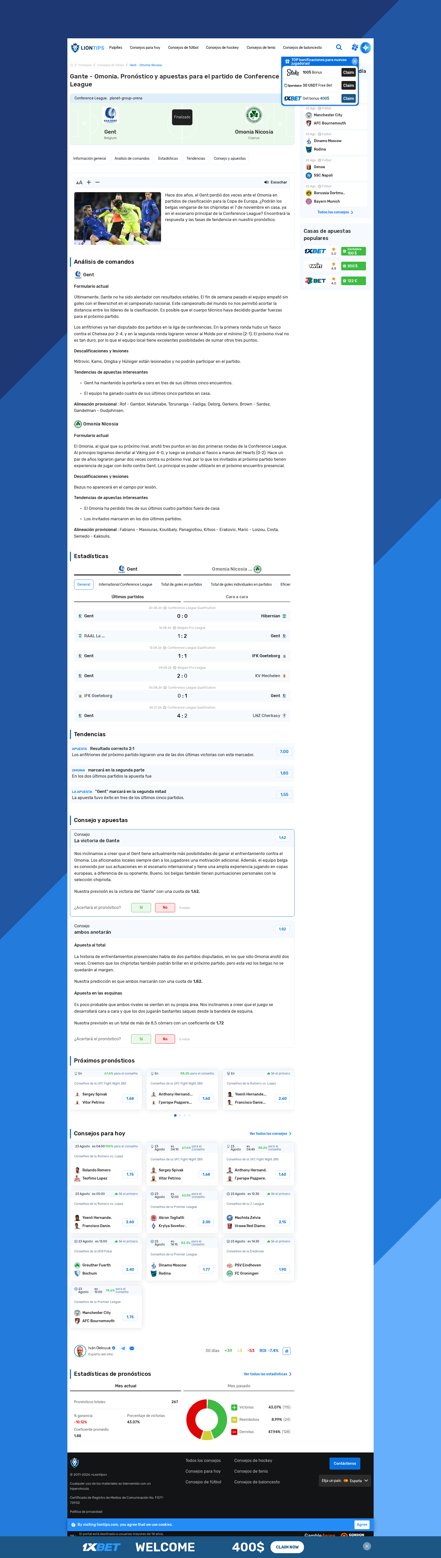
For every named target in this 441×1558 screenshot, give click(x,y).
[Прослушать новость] (266, 182)
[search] (339, 48)
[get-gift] (355, 48)
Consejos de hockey (222, 47)
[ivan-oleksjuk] (286, 1351)
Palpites (115, 47)
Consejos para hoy (145, 47)
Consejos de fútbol (183, 47)
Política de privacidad (86, 1512)
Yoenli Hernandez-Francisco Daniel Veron (259, 1090)
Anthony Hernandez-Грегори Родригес (182, 1090)
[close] (355, 61)
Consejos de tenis (261, 47)
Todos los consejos (203, 1460)
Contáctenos (345, 1463)
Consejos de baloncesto (302, 47)
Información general (89, 158)
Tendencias (196, 158)
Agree (362, 1524)
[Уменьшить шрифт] (97, 182)
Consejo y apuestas (230, 158)
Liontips (87, 48)
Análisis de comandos (132, 158)
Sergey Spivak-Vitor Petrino (106, 1090)
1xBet (220, 1547)
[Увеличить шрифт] (88, 182)
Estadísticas (168, 158)
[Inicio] (71, 65)
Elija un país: (332, 1481)
